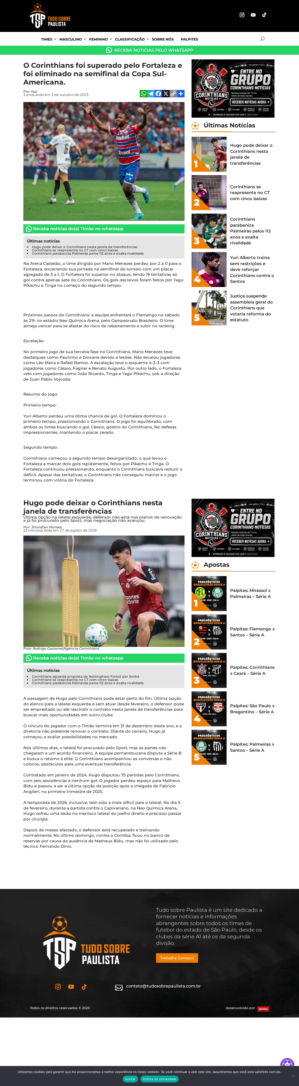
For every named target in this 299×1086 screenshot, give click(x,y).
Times (46, 39)
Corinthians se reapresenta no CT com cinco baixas (75, 250)
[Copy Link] (173, 94)
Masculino (70, 39)
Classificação (130, 39)
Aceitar (130, 1079)
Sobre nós (163, 39)
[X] (166, 94)
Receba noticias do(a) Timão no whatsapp (78, 228)
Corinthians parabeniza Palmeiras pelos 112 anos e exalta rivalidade (88, 253)
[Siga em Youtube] (253, 15)
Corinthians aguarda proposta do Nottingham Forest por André (85, 676)
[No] (293, 1076)
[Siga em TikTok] (264, 15)
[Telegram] (151, 94)
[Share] (181, 94)
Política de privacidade (160, 1079)
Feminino (98, 39)
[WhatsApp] (143, 94)
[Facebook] (158, 94)
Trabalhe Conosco (177, 958)
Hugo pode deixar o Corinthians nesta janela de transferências (84, 247)
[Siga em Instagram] (242, 15)
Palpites (189, 39)
